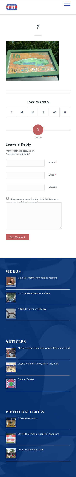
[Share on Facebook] (11, 112)
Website (53, 187)
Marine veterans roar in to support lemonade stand (44, 348)
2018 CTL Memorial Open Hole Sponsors (38, 433)
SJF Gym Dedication (27, 418)
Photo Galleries (25, 412)
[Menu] (65, 3)
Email (52, 174)
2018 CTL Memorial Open (30, 449)
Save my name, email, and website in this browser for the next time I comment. (35, 200)
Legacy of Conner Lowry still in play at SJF (38, 363)
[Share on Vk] (54, 112)
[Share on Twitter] (22, 112)
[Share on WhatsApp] (32, 112)
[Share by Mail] (65, 112)
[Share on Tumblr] (43, 112)
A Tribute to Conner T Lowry (32, 308)
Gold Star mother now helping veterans (37, 277)
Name (53, 162)
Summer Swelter (26, 379)
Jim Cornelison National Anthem (34, 293)
